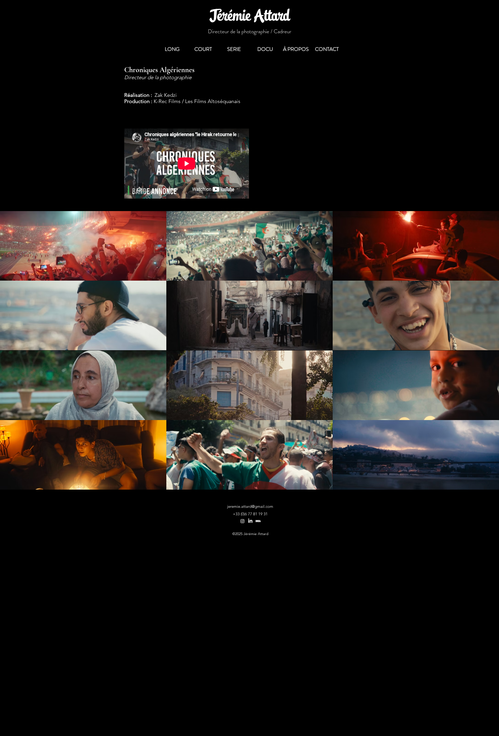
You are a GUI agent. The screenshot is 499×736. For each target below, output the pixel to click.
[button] (326, 49)
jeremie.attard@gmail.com (250, 506)
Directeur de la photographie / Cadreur (249, 31)
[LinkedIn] (250, 521)
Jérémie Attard (249, 17)
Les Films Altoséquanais (212, 101)
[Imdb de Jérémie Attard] (258, 521)
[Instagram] (242, 521)
